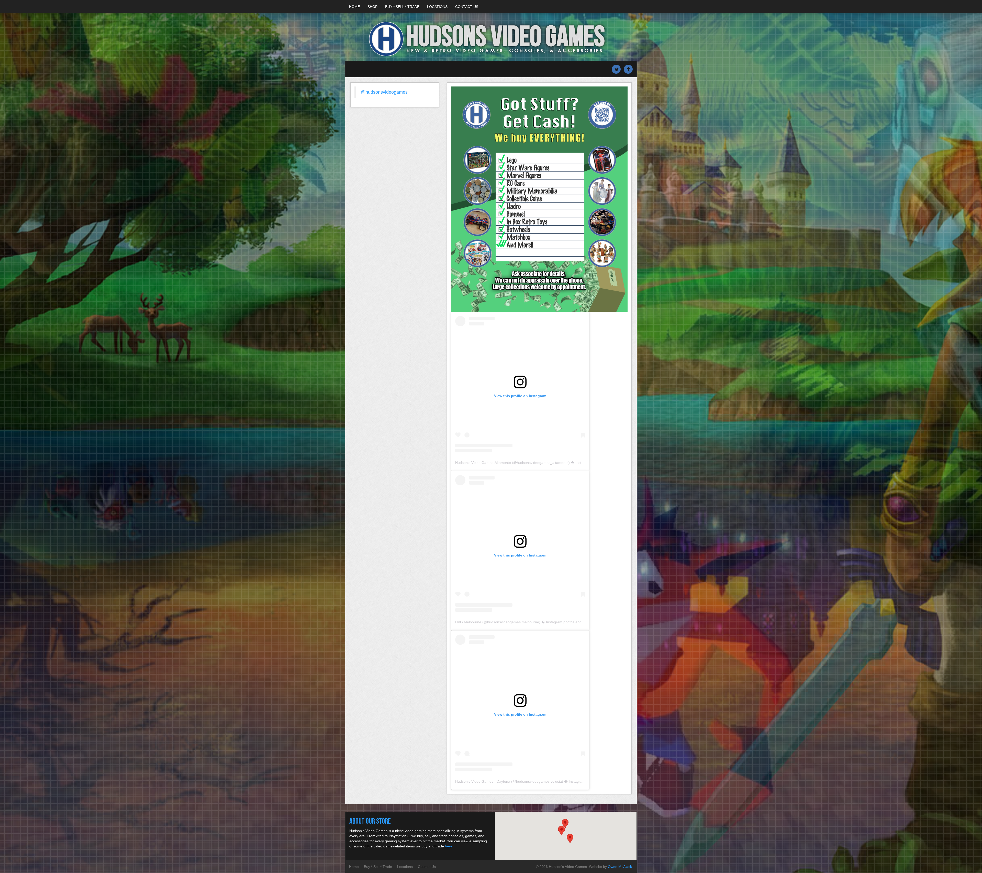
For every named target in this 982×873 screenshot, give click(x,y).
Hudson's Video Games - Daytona (482, 781)
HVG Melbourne (468, 622)
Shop (372, 7)
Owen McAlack (620, 867)
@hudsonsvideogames (384, 92)
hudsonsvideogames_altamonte (542, 463)
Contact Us (466, 7)
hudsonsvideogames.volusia (539, 781)
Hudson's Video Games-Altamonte (483, 463)
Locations (437, 7)
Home (354, 7)
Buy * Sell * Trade (402, 7)
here (448, 846)
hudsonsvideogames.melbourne (513, 622)
